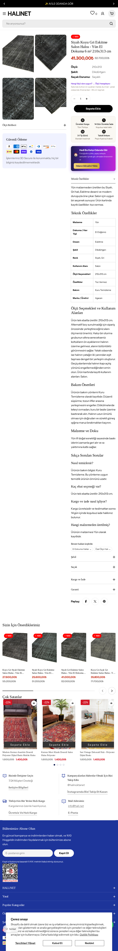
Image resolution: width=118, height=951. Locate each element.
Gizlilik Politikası (89, 934)
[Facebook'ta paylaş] (86, 601)
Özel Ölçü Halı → (103, 549)
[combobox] (59, 23)
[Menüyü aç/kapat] (4, 13)
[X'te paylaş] (95, 601)
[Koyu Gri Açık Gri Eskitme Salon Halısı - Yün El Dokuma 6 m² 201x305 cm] (103, 648)
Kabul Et (57, 943)
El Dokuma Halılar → (82, 549)
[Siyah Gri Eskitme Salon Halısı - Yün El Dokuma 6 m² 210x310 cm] (73, 648)
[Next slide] (112, 691)
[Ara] (111, 23)
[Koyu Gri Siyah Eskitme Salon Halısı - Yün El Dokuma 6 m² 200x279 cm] (14, 648)
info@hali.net (76, 806)
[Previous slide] (102, 691)
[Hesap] (102, 13)
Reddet (89, 943)
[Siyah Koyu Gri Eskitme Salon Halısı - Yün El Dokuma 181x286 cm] (44, 648)
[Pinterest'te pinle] (104, 601)
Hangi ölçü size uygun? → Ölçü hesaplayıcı (90, 83)
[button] (4, 4)
